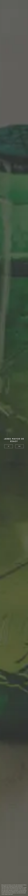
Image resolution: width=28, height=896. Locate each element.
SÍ (8, 446)
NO (19, 446)
